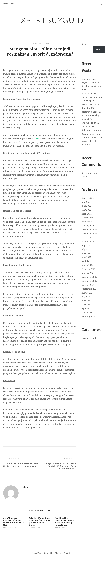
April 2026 (87, 214)
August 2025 (87, 245)
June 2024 (86, 300)
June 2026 (86, 206)
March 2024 (87, 312)
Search (85, 44)
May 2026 (86, 210)
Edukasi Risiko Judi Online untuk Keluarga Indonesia (91, 126)
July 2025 (86, 249)
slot (38, 139)
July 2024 (86, 296)
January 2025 (88, 273)
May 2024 (86, 304)
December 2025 (89, 229)
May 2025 (86, 257)
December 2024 (89, 277)
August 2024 (88, 293)
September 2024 (89, 289)
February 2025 (88, 269)
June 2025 (86, 253)
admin (25, 487)
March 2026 (87, 218)
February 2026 (89, 222)
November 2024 (89, 281)
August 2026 (88, 198)
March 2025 (87, 265)
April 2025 (87, 261)
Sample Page (8, 4)
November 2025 (89, 233)
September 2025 (89, 241)
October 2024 (88, 285)
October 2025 (88, 237)
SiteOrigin (68, 553)
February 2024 (89, 316)
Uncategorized (89, 338)
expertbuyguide (52, 20)
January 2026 (88, 225)
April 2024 (87, 308)
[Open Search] (101, 4)
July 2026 (86, 202)
